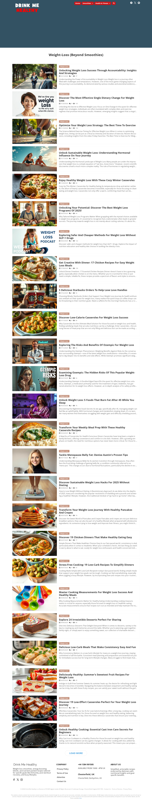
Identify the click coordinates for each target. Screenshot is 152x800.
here (80, 798)
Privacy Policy (127, 789)
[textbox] (76, 54)
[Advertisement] (76, 32)
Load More (76, 753)
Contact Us (107, 789)
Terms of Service (117, 789)
